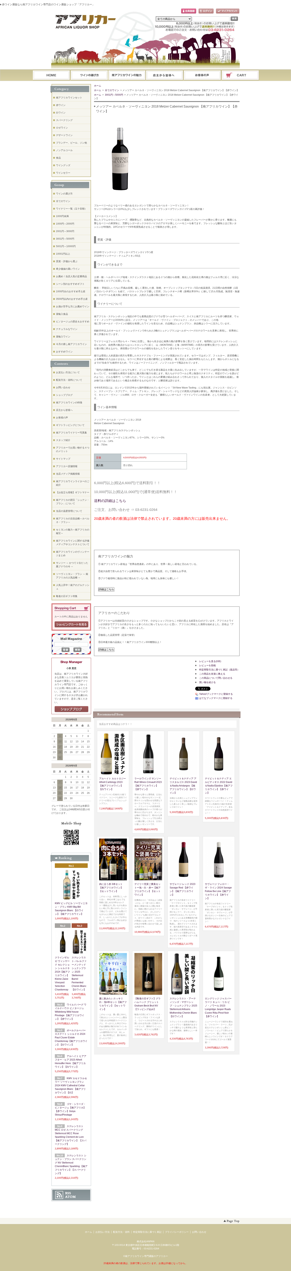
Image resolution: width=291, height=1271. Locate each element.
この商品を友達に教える (212, 673)
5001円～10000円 (66, 246)
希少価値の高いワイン (68, 269)
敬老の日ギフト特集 (66, 596)
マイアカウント (228, 11)
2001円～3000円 (65, 231)
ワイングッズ (63, 165)
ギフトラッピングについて (70, 425)
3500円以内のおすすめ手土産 (72, 299)
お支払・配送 (127, 75)
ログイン (206, 11)
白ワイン (61, 112)
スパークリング (64, 120)
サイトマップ (63, 458)
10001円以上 (63, 253)
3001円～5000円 (113, 94)
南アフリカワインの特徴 (69, 402)
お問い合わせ (202, 75)
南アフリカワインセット (69, 97)
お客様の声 (62, 417)
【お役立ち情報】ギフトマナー (72, 492)
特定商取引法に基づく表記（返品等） (219, 669)
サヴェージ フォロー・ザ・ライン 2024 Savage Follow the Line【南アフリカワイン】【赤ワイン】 (218, 891)
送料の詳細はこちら (110, 501)
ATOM (70, 1197)
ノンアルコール (64, 150)
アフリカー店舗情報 (66, 466)
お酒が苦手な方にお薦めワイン (72, 306)
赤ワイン (61, 105)
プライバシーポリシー (177, 1232)
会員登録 (188, 11)
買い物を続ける (207, 682)
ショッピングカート (240, 75)
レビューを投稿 (207, 665)
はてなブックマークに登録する (215, 698)
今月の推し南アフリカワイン (71, 344)
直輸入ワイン (63, 336)
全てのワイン (111, 90)
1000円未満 (62, 216)
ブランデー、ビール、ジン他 (71, 142)
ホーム (51, 75)
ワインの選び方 (89, 75)
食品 (58, 157)
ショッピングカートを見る (71, 624)
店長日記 (71, 709)
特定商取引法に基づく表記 (147, 1232)
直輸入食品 (62, 314)
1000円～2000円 (65, 223)
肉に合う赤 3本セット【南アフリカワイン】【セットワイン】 (111, 888)
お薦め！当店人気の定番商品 (71, 276)
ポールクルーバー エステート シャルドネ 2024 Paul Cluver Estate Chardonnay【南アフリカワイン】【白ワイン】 (71, 1037)
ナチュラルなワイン (66, 329)
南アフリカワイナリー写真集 (71, 432)
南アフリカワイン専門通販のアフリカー (146, 1256)
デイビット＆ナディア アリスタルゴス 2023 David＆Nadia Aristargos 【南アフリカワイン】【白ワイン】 (183, 785)
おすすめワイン (64, 351)
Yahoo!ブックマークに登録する (216, 694)
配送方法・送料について (69, 380)
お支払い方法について (68, 372)
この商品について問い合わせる (215, 678)
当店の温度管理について (69, 511)
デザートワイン (64, 135)
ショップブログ (64, 395)
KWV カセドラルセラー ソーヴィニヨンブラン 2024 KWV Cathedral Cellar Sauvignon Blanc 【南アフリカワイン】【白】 (71, 1085)
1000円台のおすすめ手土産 (70, 291)
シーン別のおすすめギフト (70, 284)
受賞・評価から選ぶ (66, 261)
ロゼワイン (62, 127)
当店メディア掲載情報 (68, 473)
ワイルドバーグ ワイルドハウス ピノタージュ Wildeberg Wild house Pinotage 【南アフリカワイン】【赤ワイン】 (70, 1011)
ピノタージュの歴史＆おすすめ (72, 321)
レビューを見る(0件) (210, 661)
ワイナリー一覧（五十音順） (71, 208)
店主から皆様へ (64, 410)
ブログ (164, 75)
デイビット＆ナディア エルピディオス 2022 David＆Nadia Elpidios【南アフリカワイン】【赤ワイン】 (219, 785)
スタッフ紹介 (63, 440)
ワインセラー (63, 172)
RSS (68, 1193)
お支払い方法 (102, 1232)
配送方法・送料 (121, 1232)
